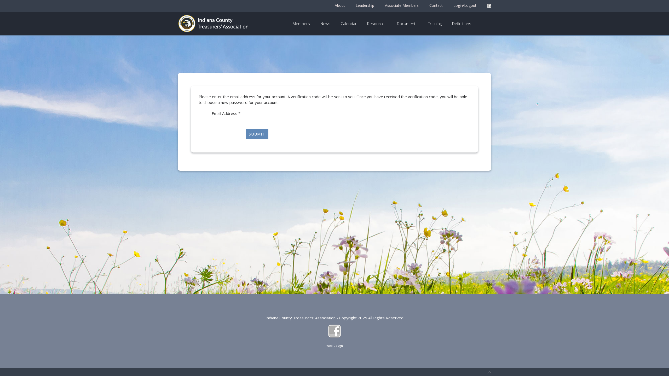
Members (301, 23)
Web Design (334, 346)
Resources (377, 23)
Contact (436, 5)
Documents (407, 23)
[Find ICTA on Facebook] (489, 5)
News (325, 23)
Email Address (226, 113)
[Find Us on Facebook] (334, 330)
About (340, 5)
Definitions (461, 23)
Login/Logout (464, 5)
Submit (257, 134)
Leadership (365, 5)
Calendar (349, 23)
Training (435, 23)
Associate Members (402, 5)
